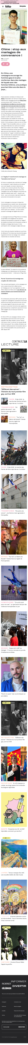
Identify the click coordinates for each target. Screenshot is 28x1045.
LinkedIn (3, 1010)
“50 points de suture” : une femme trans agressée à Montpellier (12, 513)
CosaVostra (13, 1037)
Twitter (3, 1015)
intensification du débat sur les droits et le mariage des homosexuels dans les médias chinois (13, 105)
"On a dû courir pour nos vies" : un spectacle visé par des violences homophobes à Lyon (14, 604)
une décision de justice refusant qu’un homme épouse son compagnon (13, 291)
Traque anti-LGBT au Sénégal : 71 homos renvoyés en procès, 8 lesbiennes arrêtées (13, 650)
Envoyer (21, 1027)
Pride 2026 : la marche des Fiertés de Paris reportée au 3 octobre (17, 401)
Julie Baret (6, 58)
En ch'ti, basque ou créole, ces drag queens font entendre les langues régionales (13, 785)
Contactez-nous (17, 1002)
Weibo (3, 98)
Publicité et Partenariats (19, 1010)
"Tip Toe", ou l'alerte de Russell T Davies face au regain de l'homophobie (12, 559)
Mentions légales (17, 1006)
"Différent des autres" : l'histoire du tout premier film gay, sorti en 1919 (13, 391)
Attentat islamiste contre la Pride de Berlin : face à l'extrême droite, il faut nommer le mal (14, 918)
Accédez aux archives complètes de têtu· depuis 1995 (10, 3)
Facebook (4, 1006)
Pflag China (23, 100)
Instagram (4, 1002)
